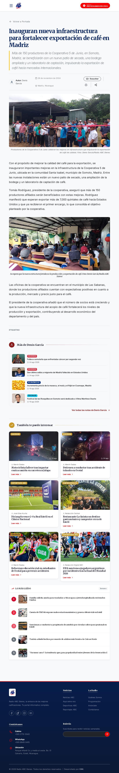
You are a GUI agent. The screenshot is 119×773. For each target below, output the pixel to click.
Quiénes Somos (95, 697)
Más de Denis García (30, 345)
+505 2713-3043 (22, 734)
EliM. (82, 769)
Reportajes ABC (70, 709)
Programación (94, 701)
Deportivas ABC (70, 705)
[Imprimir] (86, 84)
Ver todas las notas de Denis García (89, 410)
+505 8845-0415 (22, 742)
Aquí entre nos (69, 701)
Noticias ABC (68, 697)
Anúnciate (92, 705)
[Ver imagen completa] (59, 120)
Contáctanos (93, 709)
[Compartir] (95, 84)
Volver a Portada (21, 21)
